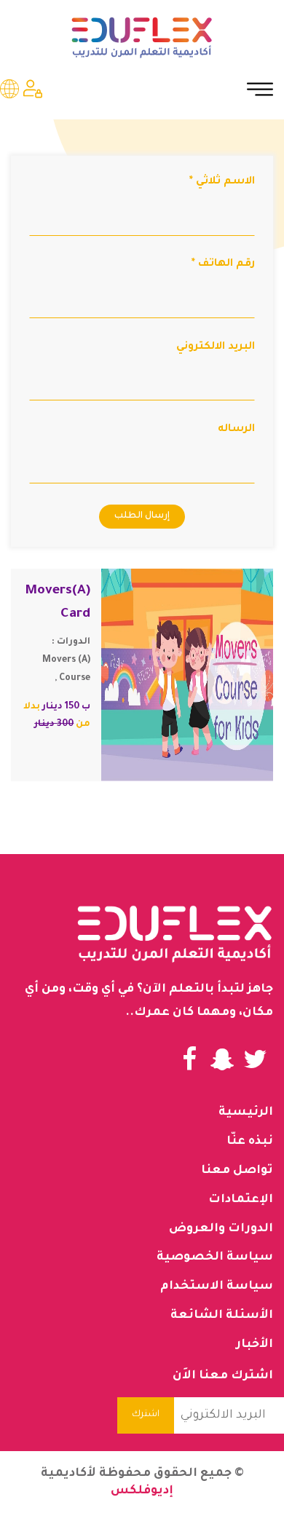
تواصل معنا (237, 1170)
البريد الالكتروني (215, 347)
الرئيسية (245, 1112)
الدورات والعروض (221, 1229)
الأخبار (254, 1344)
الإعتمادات (240, 1199)
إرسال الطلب (142, 516)
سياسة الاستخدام (216, 1286)
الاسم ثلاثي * (222, 182)
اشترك (145, 1415)
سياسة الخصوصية (215, 1257)
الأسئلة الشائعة (221, 1315)
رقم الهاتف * (223, 264)
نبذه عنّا (249, 1141)
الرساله (236, 429)
